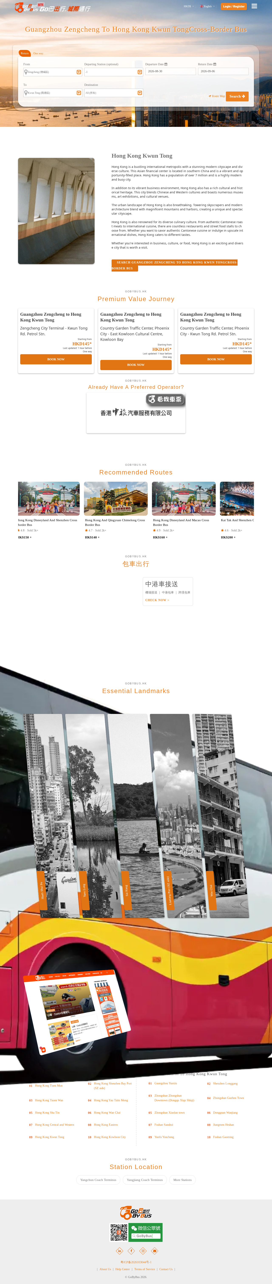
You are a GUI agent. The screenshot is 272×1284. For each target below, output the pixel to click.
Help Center (122, 1269)
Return (25, 53)
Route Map (218, 96)
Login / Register (234, 6)
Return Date (205, 64)
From (26, 64)
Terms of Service (144, 1269)
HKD (187, 6)
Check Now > (157, 600)
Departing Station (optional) (101, 64)
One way (38, 53)
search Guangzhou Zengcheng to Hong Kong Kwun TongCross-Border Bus (175, 265)
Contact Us (166, 1269)
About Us (105, 1269)
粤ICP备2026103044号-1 (136, 1262)
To (25, 84)
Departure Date (154, 64)
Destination (91, 84)
